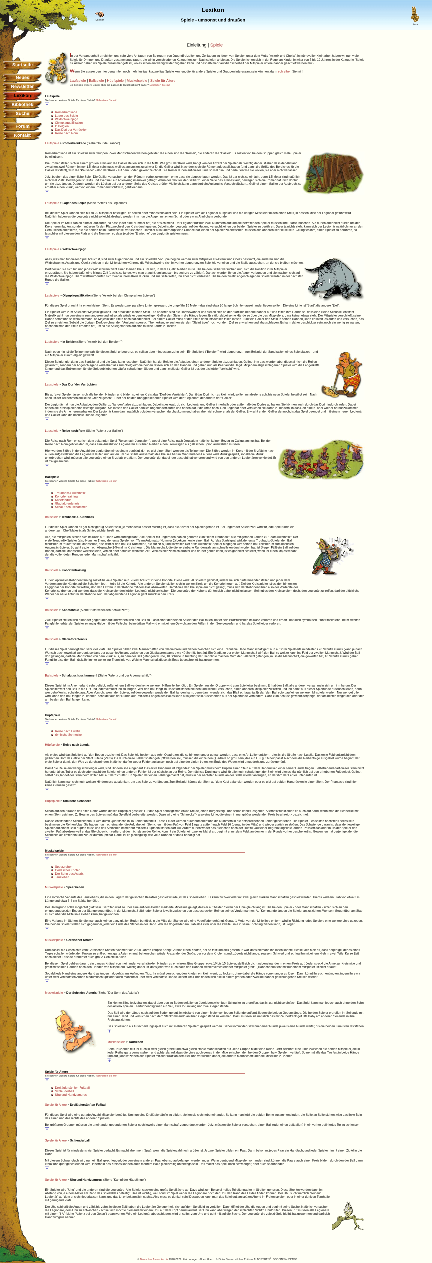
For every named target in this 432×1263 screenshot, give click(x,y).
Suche (22, 113)
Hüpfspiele (115, 80)
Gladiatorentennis (67, 503)
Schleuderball (64, 1091)
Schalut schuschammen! (71, 507)
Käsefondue (63, 500)
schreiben (285, 71)
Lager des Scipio (66, 116)
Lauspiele (51, 384)
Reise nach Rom (66, 133)
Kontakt (22, 135)
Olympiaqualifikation (69, 122)
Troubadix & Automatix (70, 493)
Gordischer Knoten (67, 870)
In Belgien (62, 126)
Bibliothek (22, 104)
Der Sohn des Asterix (69, 874)
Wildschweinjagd (66, 119)
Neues (22, 77)
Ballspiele (96, 80)
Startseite (22, 64)
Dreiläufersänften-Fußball (72, 1088)
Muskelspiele (137, 80)
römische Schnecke (68, 734)
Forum (23, 126)
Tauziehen (62, 877)
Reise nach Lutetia (67, 731)
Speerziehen (63, 866)
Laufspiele (78, 80)
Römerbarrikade (66, 112)
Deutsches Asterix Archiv (154, 1259)
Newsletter (22, 86)
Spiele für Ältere (163, 80)
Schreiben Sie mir (160, 85)
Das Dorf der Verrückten (71, 130)
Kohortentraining (66, 496)
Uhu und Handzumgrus (71, 1094)
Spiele (216, 45)
